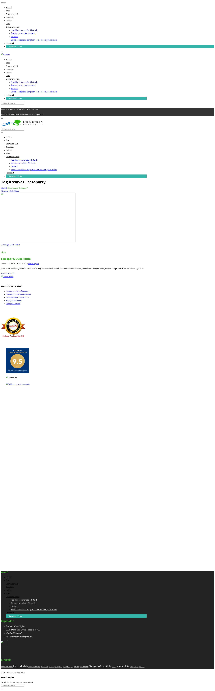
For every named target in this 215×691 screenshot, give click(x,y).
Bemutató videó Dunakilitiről (17, 297)
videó (131, 667)
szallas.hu (84, 667)
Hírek (8, 23)
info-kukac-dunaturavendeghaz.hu (29, 114)
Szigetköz (10, 17)
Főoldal (9, 7)
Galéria (9, 20)
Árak (8, 11)
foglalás (41, 667)
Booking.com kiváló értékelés (17, 291)
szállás (107, 666)
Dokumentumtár (12, 27)
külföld (65, 667)
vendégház (122, 666)
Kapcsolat (10, 43)
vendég (114, 667)
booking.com (7, 667)
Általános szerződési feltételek (23, 33)
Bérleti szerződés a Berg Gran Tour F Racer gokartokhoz (34, 40)
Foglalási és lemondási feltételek (24, 30)
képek (56, 667)
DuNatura (32, 667)
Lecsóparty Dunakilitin (16, 258)
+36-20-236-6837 (14, 633)
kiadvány (51, 667)
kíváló (60, 667)
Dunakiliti (20, 666)
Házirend (14, 36)
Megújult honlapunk (14, 301)
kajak (46, 667)
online (76, 667)
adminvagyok (33, 264)
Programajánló (12, 14)
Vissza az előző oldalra (10, 191)
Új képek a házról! (13, 304)
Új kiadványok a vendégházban (18, 294)
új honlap (141, 667)
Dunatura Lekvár (15, 46)
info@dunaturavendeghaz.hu (19, 636)
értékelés (136, 667)
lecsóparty (70, 667)
